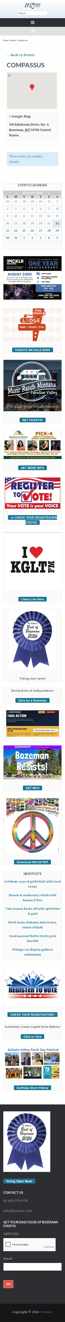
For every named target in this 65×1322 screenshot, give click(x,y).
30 (40, 201)
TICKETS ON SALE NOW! (32, 350)
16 (7, 223)
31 (48, 201)
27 (16, 201)
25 (24, 230)
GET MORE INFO (32, 468)
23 (7, 230)
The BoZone (32, 5)
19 (32, 223)
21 (48, 223)
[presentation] (29, 1245)
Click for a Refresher (32, 700)
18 (24, 223)
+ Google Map (20, 116)
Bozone (47, 1312)
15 (57, 216)
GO (8, 1284)
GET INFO (32, 788)
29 (32, 201)
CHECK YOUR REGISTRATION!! (32, 1015)
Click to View (33, 1036)
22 (57, 223)
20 (40, 223)
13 (40, 216)
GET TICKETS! (32, 420)
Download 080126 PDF (32, 862)
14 (48, 216)
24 (16, 230)
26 (7, 201)
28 (24, 201)
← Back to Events (20, 55)
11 (24, 216)
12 (32, 216)
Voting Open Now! (19, 1181)
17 (15, 223)
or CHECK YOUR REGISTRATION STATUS (34, 519)
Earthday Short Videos (32, 1088)
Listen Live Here (32, 599)
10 (15, 216)
